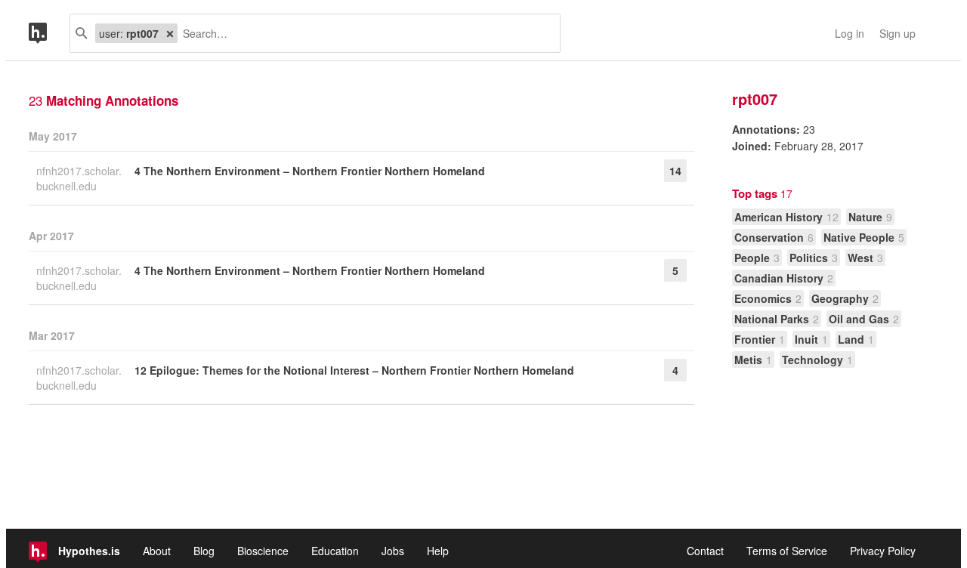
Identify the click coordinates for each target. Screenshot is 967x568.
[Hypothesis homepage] (49, 33)
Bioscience (263, 550)
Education (335, 550)
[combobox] (363, 33)
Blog (204, 550)
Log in (849, 33)
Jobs (393, 550)
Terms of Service (786, 550)
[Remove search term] (170, 33)
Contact (705, 550)
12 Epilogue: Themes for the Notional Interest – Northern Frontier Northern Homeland (354, 370)
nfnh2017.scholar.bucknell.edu (79, 178)
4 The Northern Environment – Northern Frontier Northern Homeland (309, 170)
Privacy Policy (883, 550)
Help (438, 550)
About (157, 550)
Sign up (897, 33)
